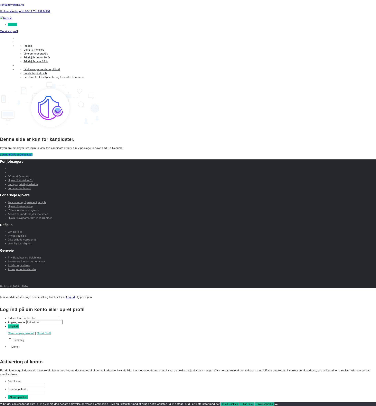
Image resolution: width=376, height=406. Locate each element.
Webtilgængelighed (20, 243)
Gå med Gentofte (18, 176)
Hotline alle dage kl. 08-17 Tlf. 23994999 (25, 11)
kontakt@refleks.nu (12, 4)
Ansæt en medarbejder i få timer (28, 214)
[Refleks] (6, 18)
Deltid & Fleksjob (34, 49)
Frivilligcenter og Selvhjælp (24, 257)
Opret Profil (44, 333)
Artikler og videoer (19, 265)
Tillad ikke (247, 403)
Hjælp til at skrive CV (20, 180)
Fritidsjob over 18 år (36, 61)
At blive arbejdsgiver (20, 154)
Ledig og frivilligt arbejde (23, 184)
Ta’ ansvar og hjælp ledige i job (27, 202)
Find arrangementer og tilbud (42, 69)
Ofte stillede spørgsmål (22, 239)
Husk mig (18, 340)
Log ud (70, 297)
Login (3, 154)
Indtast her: (15, 318)
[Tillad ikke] (276, 404)
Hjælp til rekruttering (20, 206)
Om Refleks (15, 231)
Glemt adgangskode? (21, 333)
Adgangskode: (17, 322)
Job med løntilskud (19, 188)
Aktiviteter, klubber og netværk (26, 261)
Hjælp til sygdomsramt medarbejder (30, 217)
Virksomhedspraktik (36, 53)
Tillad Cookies (230, 403)
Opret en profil (9, 31)
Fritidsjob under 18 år (37, 57)
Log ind (12, 24)
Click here (220, 370)
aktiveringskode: (18, 389)
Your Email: (15, 381)
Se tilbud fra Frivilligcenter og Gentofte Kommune (54, 77)
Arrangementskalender (22, 269)
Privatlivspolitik (17, 235)
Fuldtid (28, 45)
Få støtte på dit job (35, 73)
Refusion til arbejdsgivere (23, 210)
